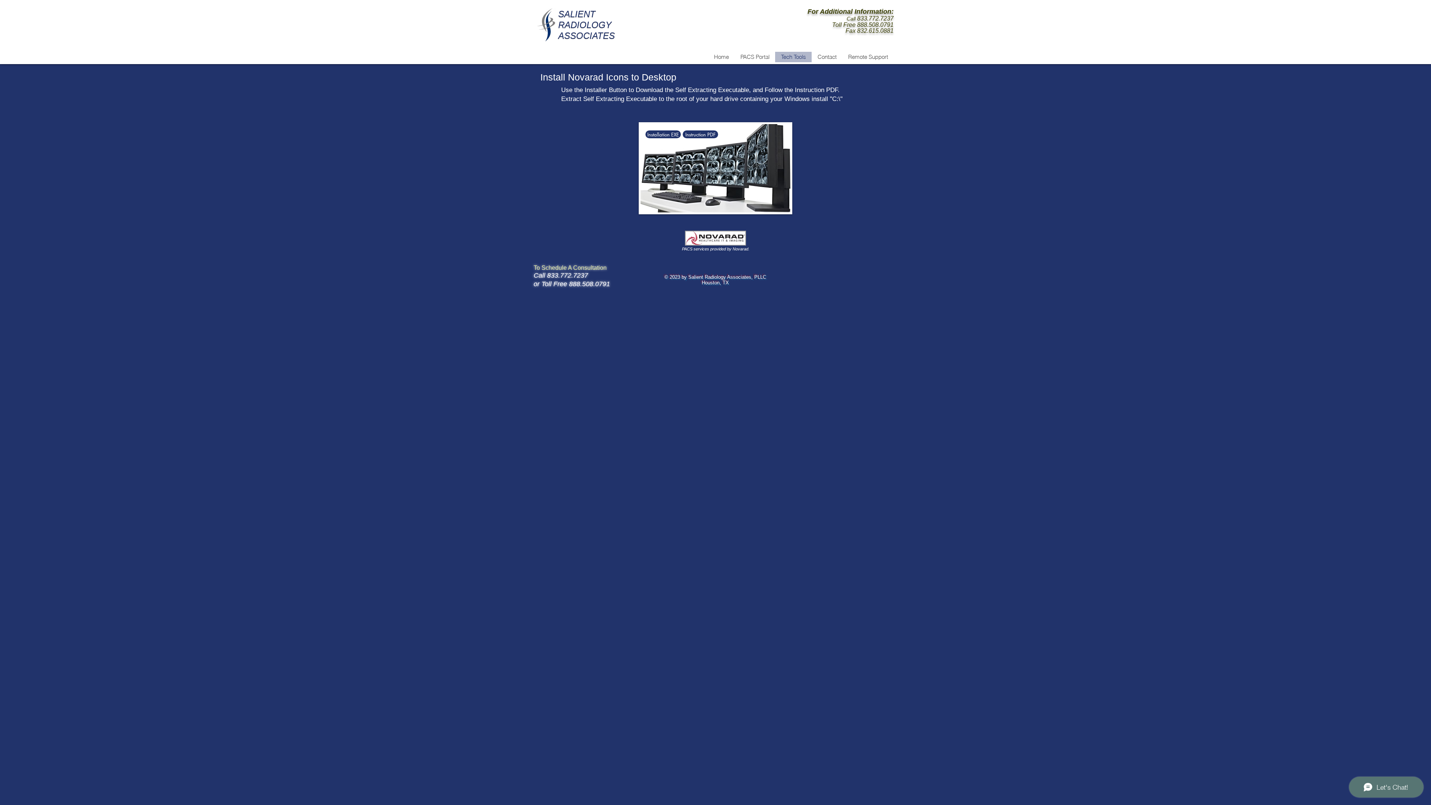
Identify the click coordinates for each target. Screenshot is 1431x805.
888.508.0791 (875, 25)
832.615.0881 (875, 31)
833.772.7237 (875, 18)
